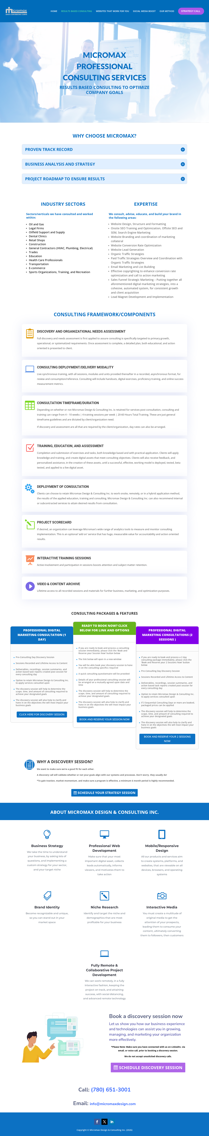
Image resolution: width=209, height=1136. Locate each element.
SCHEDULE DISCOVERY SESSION (150, 1067)
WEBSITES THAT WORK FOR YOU (112, 11)
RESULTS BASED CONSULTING (76, 11)
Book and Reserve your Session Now (104, 719)
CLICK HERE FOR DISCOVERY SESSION (41, 714)
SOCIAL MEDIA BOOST (144, 11)
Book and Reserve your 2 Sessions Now (167, 739)
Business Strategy (47, 846)
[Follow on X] (104, 1122)
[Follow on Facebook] (97, 1122)
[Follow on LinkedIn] (112, 1122)
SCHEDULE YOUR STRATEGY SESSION (106, 793)
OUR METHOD (167, 11)
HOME (54, 11)
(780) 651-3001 (111, 1089)
